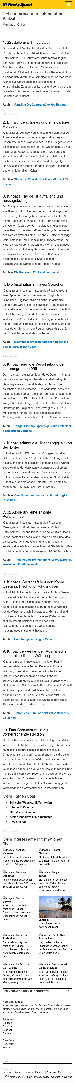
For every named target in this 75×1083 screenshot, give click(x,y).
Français (7, 1026)
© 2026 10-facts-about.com (18, 1072)
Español (7, 1030)
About (29, 1076)
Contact (55, 1076)
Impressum (17, 1076)
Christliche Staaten (22, 812)
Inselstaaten (18, 821)
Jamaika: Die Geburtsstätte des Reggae (40, 104)
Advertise (67, 1076)
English (7, 1033)
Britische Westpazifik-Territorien (31, 802)
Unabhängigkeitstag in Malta (33, 639)
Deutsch (7, 1023)
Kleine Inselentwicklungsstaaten (31, 817)
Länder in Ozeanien (22, 807)
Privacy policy (41, 1076)
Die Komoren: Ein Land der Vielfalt (36, 272)
